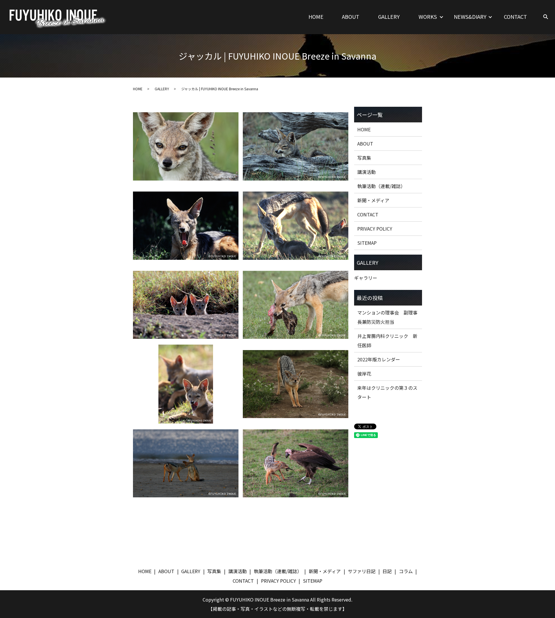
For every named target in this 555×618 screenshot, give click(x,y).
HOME (315, 16)
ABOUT (350, 16)
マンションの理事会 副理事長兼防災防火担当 (387, 317)
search (545, 17)
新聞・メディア (373, 200)
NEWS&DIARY (470, 16)
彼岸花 (364, 373)
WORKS (428, 16)
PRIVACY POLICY (374, 228)
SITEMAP (367, 242)
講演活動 (366, 171)
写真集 (364, 157)
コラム (406, 571)
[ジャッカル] (185, 146)
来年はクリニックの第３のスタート (387, 392)
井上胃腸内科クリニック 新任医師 (387, 340)
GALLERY (389, 16)
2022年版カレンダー (378, 359)
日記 (387, 571)
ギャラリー (365, 277)
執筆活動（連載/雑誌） (381, 186)
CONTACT (515, 16)
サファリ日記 (361, 571)
